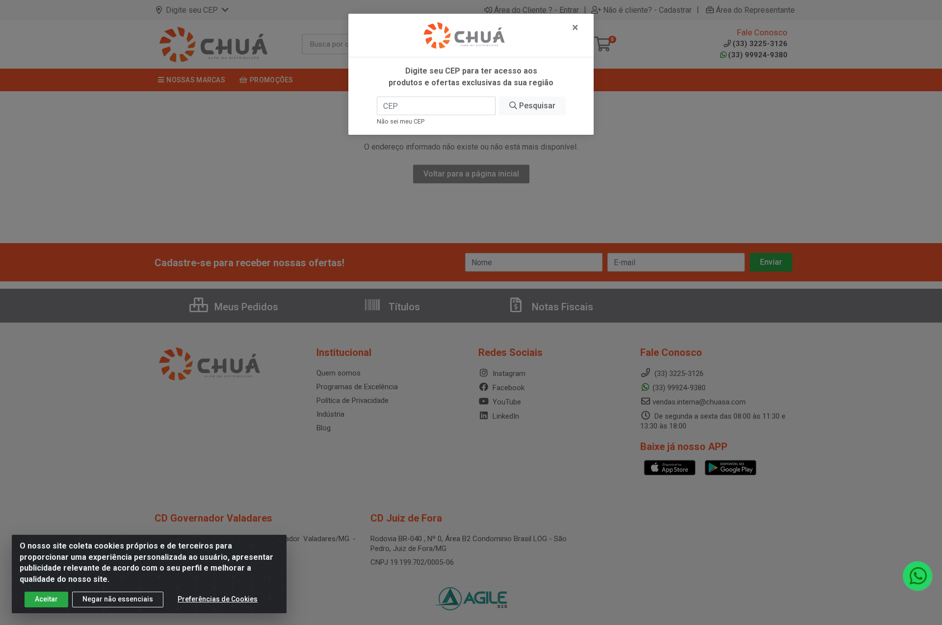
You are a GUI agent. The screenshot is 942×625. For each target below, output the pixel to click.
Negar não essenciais (117, 599)
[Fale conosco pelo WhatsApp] (917, 576)
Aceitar (46, 599)
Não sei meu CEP (400, 121)
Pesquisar (536, 105)
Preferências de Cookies (218, 599)
